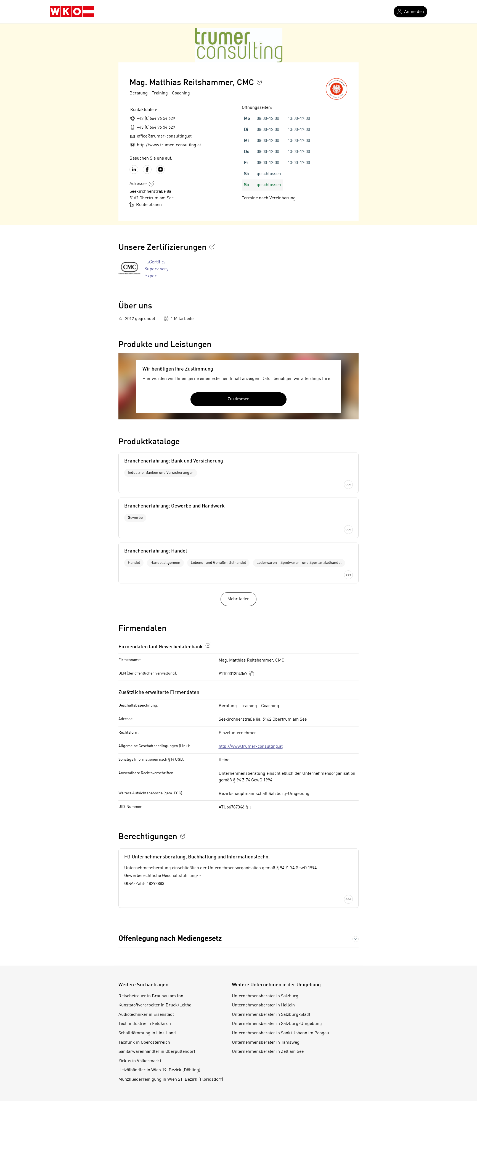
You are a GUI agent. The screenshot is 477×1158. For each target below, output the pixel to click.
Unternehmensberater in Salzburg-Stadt (271, 1014)
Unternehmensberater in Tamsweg (266, 1042)
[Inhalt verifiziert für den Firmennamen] (259, 82)
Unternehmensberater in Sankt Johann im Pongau (280, 1033)
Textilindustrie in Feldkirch (144, 1024)
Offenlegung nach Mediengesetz (170, 938)
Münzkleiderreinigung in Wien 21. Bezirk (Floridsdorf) (170, 1079)
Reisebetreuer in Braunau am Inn (150, 996)
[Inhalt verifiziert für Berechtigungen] (183, 836)
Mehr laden (238, 599)
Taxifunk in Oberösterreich (144, 1042)
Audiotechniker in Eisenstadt (146, 1014)
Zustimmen (238, 399)
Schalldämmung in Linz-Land (147, 1033)
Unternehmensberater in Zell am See (268, 1051)
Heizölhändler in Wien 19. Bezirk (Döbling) (159, 1070)
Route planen (149, 205)
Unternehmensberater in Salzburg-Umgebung (277, 1024)
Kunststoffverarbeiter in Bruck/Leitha (154, 1005)
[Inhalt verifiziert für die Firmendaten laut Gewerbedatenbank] (208, 645)
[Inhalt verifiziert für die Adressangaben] (151, 184)
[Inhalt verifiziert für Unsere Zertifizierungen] (212, 247)
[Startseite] (72, 11)
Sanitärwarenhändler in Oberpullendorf (156, 1051)
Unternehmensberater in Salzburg (265, 996)
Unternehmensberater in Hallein (263, 1005)
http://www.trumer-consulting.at (251, 746)
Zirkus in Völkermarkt (139, 1061)
